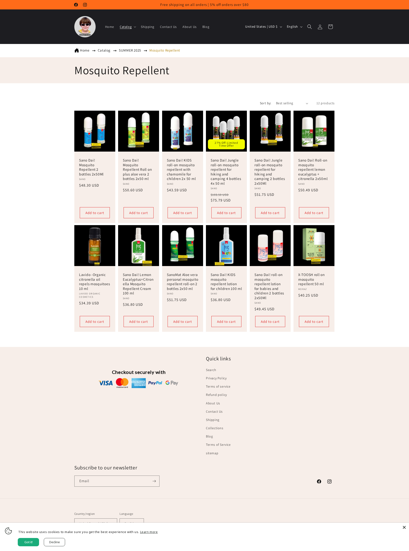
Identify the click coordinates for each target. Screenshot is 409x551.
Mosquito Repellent (164, 50)
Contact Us (214, 411)
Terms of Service (218, 444)
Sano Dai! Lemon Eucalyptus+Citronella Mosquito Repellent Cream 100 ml (138, 283)
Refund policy (216, 395)
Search (211, 370)
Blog (209, 436)
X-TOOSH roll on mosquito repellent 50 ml (311, 279)
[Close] (404, 527)
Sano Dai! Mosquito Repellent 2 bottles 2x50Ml (91, 167)
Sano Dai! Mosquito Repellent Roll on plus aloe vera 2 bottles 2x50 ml (137, 169)
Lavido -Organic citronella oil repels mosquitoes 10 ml (94, 281)
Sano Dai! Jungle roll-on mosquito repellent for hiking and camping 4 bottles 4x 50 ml (226, 172)
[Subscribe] (154, 481)
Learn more (149, 532)
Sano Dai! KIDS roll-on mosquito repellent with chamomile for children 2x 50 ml (181, 169)
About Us (213, 403)
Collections (214, 428)
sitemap (212, 453)
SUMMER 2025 (130, 50)
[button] (127, 27)
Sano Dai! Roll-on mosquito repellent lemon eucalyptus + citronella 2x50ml (313, 169)
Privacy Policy (216, 378)
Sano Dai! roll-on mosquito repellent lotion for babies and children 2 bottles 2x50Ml (269, 286)
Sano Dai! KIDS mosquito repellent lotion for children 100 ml (226, 281)
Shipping (212, 420)
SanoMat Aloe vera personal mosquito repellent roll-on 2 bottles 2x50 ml (182, 281)
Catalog (104, 50)
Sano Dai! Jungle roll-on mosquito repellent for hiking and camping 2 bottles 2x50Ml (269, 172)
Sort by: (265, 103)
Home (84, 50)
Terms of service (218, 386)
